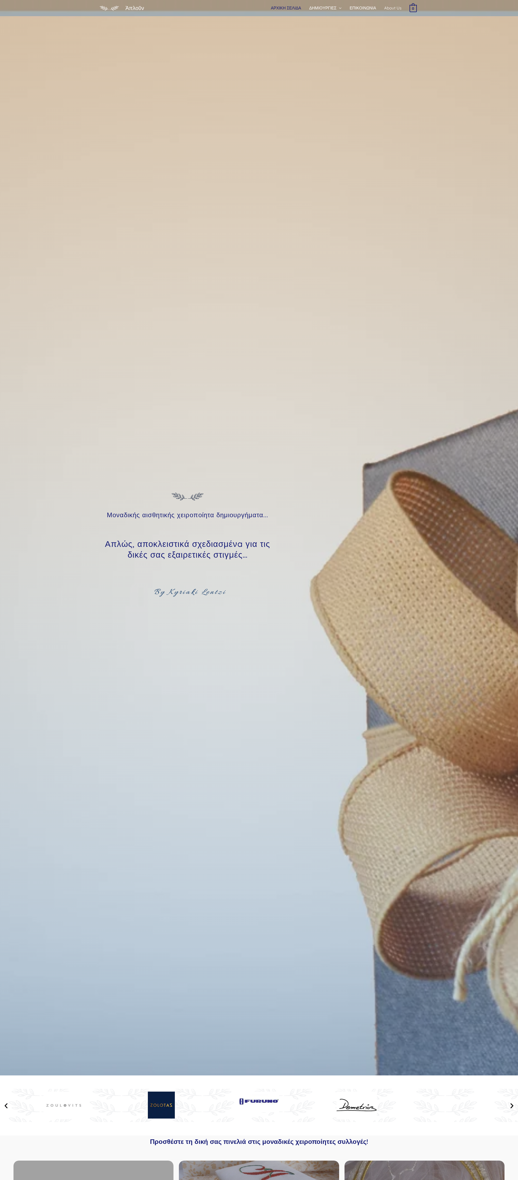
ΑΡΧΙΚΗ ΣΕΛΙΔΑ (286, 8)
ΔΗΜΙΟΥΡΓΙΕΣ (322, 8)
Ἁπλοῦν (134, 8)
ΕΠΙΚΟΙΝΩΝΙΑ (363, 8)
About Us (392, 8)
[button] (6, 1105)
